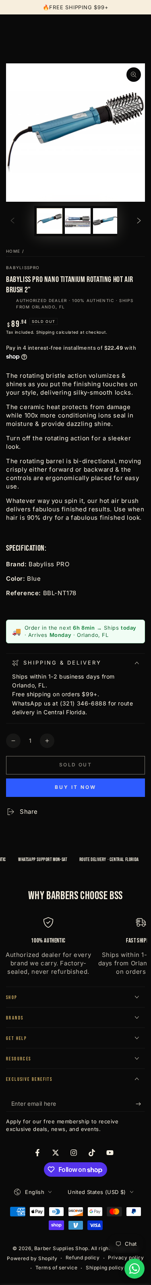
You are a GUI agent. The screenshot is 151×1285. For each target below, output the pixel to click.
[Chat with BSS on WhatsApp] (134, 1269)
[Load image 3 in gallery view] (106, 221)
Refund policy (83, 1258)
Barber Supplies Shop (61, 1248)
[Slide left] (12, 221)
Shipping (45, 332)
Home (13, 251)
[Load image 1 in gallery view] (49, 221)
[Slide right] (139, 221)
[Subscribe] (140, 1104)
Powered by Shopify (32, 1258)
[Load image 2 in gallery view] (78, 221)
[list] (75, 946)
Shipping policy (105, 1268)
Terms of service (56, 1268)
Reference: (23, 593)
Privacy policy (126, 1258)
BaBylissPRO (22, 267)
